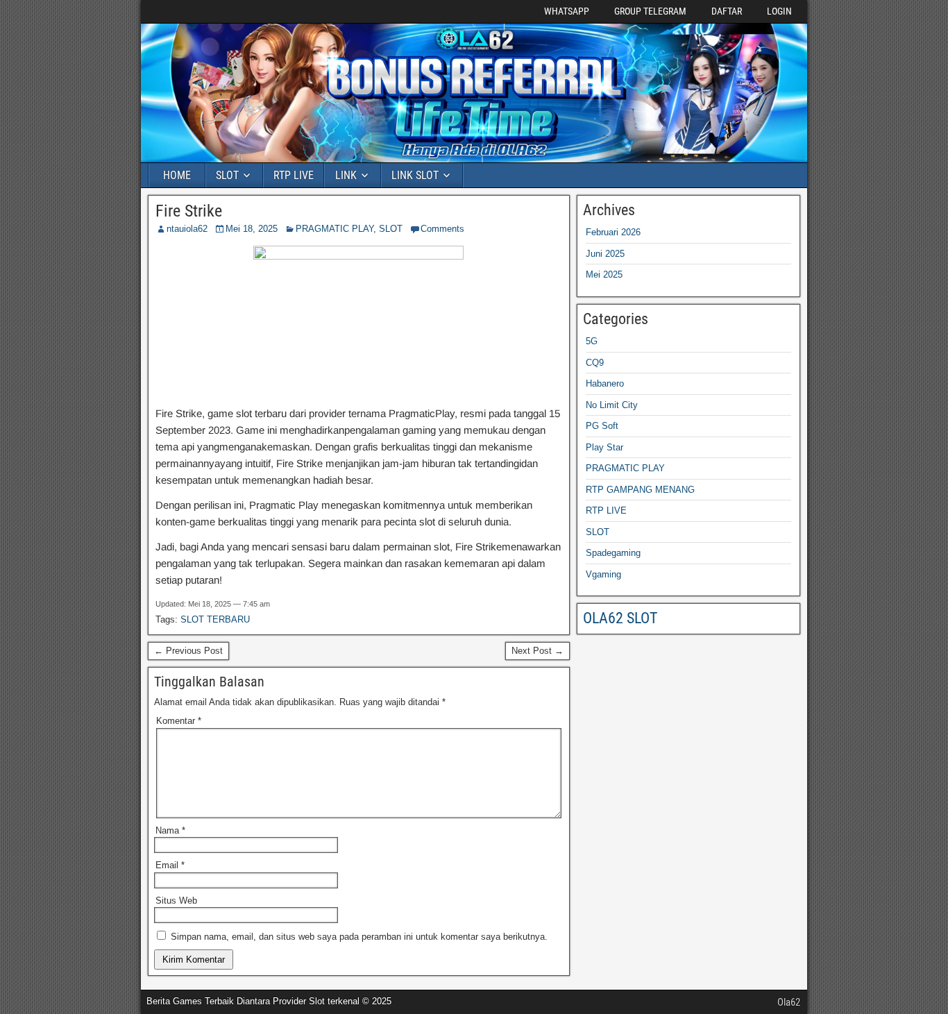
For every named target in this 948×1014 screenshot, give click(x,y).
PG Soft (602, 426)
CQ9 (595, 362)
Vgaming (603, 574)
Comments (442, 228)
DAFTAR (726, 11)
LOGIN (779, 11)
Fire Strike (188, 211)
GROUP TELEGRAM (650, 11)
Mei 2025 (604, 274)
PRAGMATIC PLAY (334, 228)
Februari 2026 (613, 232)
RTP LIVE (293, 175)
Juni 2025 (605, 253)
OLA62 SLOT (620, 618)
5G (592, 341)
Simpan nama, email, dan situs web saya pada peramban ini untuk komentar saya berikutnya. (359, 936)
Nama (170, 830)
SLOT (227, 175)
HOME (177, 175)
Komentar (178, 721)
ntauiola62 (187, 228)
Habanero (605, 383)
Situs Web (176, 900)
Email (170, 865)
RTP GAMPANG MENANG (640, 489)
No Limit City (612, 405)
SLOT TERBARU (215, 619)
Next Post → (537, 650)
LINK (346, 175)
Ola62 (788, 1002)
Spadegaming (613, 553)
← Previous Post (188, 650)
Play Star (604, 447)
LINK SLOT (415, 175)
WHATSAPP (566, 11)
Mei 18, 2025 (252, 228)
